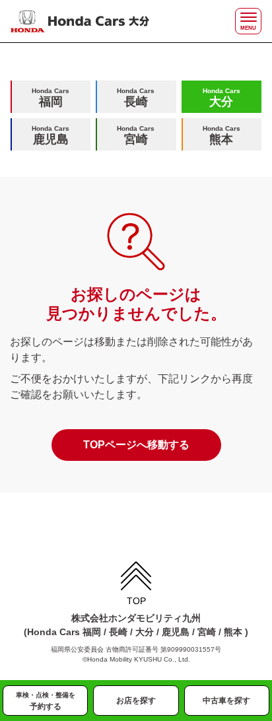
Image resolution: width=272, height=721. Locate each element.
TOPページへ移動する (136, 444)
